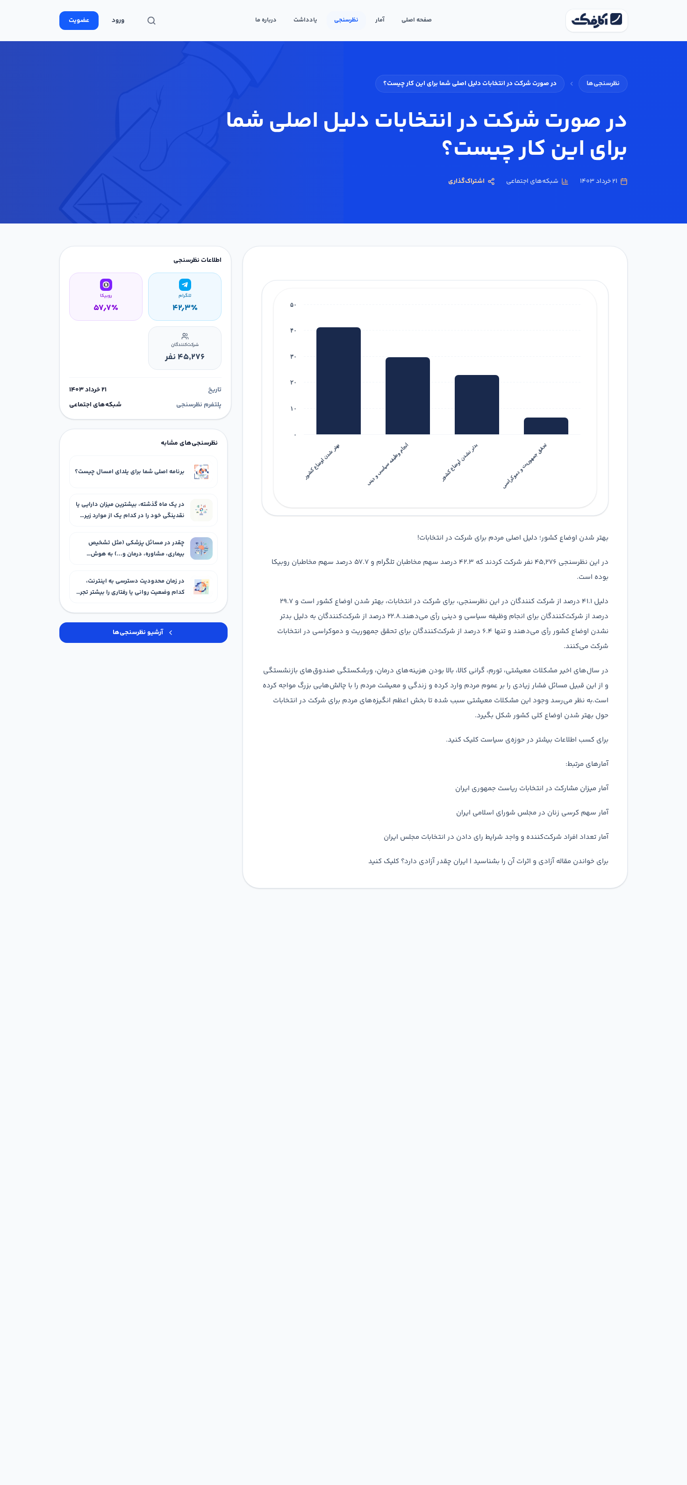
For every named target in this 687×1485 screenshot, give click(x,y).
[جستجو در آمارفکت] (151, 20)
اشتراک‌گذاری (466, 181)
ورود (118, 20)
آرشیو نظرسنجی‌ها (138, 632)
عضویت (79, 20)
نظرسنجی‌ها (603, 84)
